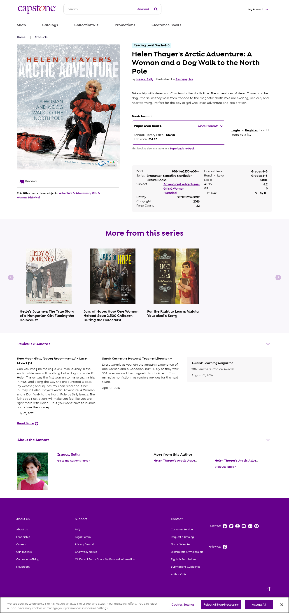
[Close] (282, 605)
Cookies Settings (183, 604)
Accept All (259, 604)
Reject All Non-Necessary (221, 604)
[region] (144, 605)
